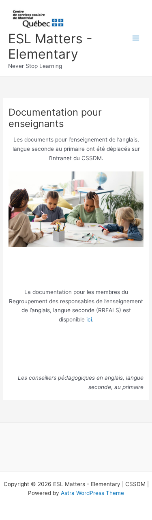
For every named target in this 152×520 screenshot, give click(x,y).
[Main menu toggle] (136, 38)
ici (89, 319)
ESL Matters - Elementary (50, 46)
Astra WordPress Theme (92, 493)
